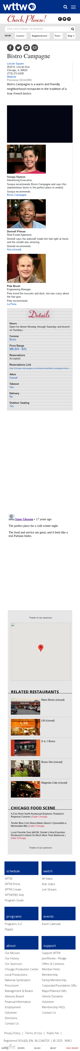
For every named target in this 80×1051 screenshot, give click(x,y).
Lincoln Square (15, 63)
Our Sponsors (13, 964)
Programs (14, 916)
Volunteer (11, 1012)
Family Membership (54, 980)
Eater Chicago (39, 816)
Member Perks (51, 969)
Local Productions (16, 974)
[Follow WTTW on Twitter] (64, 19)
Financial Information (18, 1002)
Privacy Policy (12, 1033)
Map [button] (70, 35)
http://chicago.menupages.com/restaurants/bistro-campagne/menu (39, 368)
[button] (41, 648)
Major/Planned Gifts (54, 991)
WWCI (68, 1040)
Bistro (13, 339)
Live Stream (49, 889)
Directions (11, 1018)
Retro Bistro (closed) (52, 699)
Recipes (21, 1048)
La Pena (11, 304)
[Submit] (72, 29)
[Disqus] (40, 461)
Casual (13, 377)
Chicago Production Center (21, 969)
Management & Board (19, 991)
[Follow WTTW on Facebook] (60, 19)
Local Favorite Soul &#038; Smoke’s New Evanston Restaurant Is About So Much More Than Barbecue (38, 834)
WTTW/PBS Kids (14, 895)
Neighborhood (39, 35)
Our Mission (12, 953)
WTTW (8, 878)
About (53, 1048)
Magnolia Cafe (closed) (54, 782)
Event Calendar (51, 924)
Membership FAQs (53, 1007)
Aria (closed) (14, 249)
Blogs (37, 1048)
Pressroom (12, 985)
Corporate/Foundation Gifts (59, 985)
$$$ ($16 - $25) (18, 349)
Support (49, 946)
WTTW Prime (12, 884)
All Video (47, 878)
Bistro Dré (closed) (51, 762)
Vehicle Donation (52, 996)
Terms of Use (33, 1033)
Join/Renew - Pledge (54, 958)
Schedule (13, 871)
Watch (5, 1048)
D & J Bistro (48, 741)
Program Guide (14, 900)
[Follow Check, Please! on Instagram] (69, 19)
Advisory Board (14, 996)
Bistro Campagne (16, 194)
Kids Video (48, 884)
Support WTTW (51, 953)
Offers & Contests (53, 964)
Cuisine (20, 35)
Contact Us (12, 1023)
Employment (13, 1007)
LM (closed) (48, 720)
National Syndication (17, 980)
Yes (12, 387)
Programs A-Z (13, 924)
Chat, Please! (72, 1048)
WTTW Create (13, 889)
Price (57, 35)
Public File (53, 1033)
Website (11, 76)
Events (48, 916)
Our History (12, 958)
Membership (50, 974)
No (11, 396)
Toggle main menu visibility (75, 7)
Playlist (9, 929)
